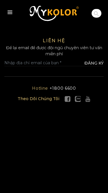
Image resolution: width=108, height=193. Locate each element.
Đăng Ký (94, 63)
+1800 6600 (54, 88)
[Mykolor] (54, 13)
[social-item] (68, 98)
